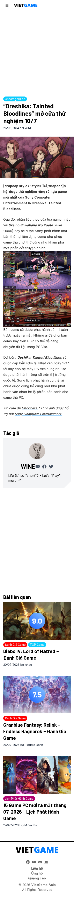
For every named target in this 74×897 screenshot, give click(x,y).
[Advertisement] (37, 52)
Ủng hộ (37, 873)
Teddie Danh (34, 745)
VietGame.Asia (43, 885)
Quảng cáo (37, 878)
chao (28, 664)
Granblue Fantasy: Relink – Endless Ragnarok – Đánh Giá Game (34, 731)
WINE (28, 128)
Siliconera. (30, 408)
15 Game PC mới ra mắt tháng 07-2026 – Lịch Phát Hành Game (35, 811)
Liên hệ (37, 868)
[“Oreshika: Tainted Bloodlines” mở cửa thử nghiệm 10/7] (37, 157)
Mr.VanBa (30, 825)
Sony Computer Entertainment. (38, 414)
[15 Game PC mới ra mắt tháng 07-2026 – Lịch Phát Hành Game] (37, 775)
